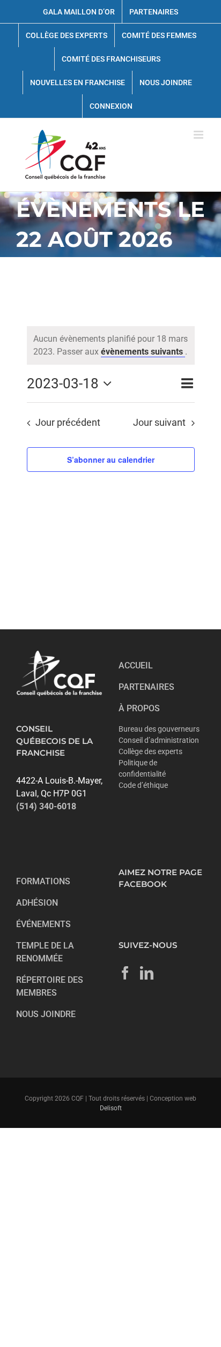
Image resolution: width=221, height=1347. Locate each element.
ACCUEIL (136, 665)
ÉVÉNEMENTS (43, 924)
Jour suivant (159, 422)
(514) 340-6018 (46, 806)
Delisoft (111, 1108)
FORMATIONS (43, 881)
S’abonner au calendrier (110, 459)
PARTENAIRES (146, 687)
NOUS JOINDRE (46, 1014)
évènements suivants (143, 352)
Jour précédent (67, 422)
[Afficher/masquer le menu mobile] (199, 134)
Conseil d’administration (159, 740)
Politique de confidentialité (142, 768)
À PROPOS (139, 708)
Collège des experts (150, 751)
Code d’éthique (143, 785)
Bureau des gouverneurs (159, 729)
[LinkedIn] (146, 973)
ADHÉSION (37, 903)
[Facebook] (125, 973)
